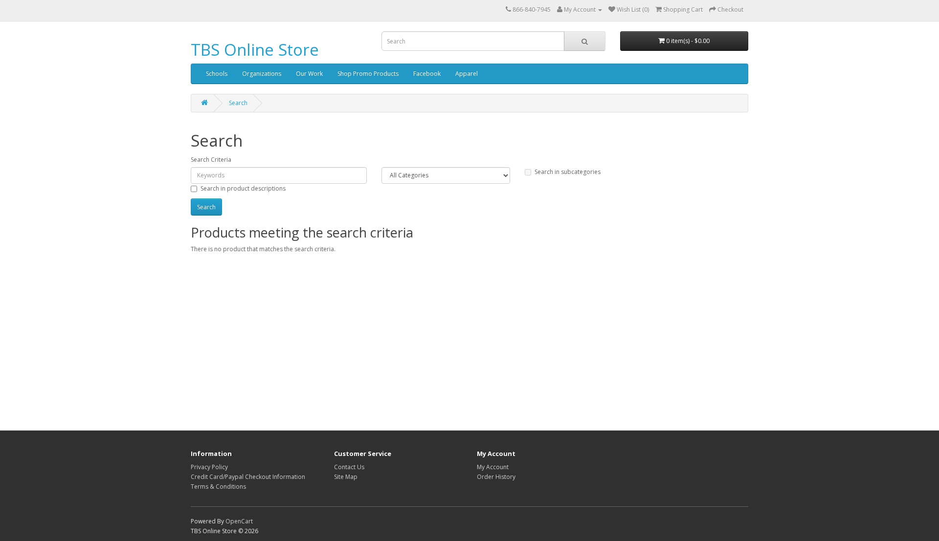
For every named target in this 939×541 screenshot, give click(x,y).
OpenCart (239, 521)
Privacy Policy (209, 467)
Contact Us (349, 467)
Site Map (346, 477)
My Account (493, 467)
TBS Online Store (255, 50)
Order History (496, 477)
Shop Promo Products (368, 73)
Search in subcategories (568, 172)
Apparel (466, 73)
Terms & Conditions (218, 486)
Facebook (427, 73)
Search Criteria (211, 159)
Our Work (309, 73)
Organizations (261, 73)
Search (238, 103)
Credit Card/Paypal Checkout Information (248, 477)
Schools (216, 73)
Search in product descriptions (243, 188)
